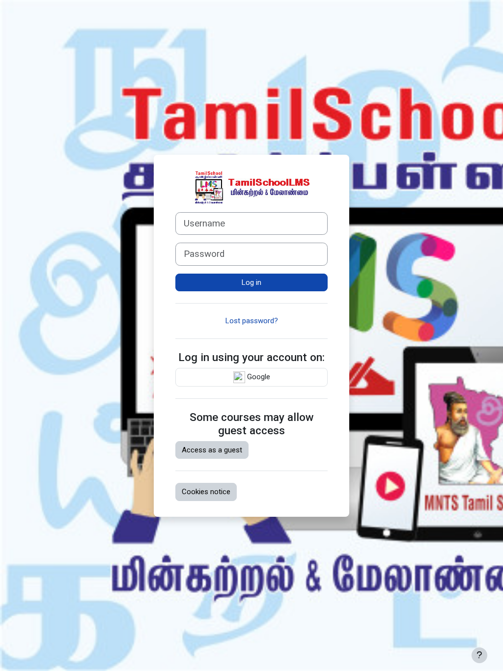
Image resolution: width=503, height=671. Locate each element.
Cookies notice (206, 491)
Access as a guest (212, 450)
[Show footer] (479, 655)
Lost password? (251, 320)
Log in (251, 282)
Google (257, 376)
